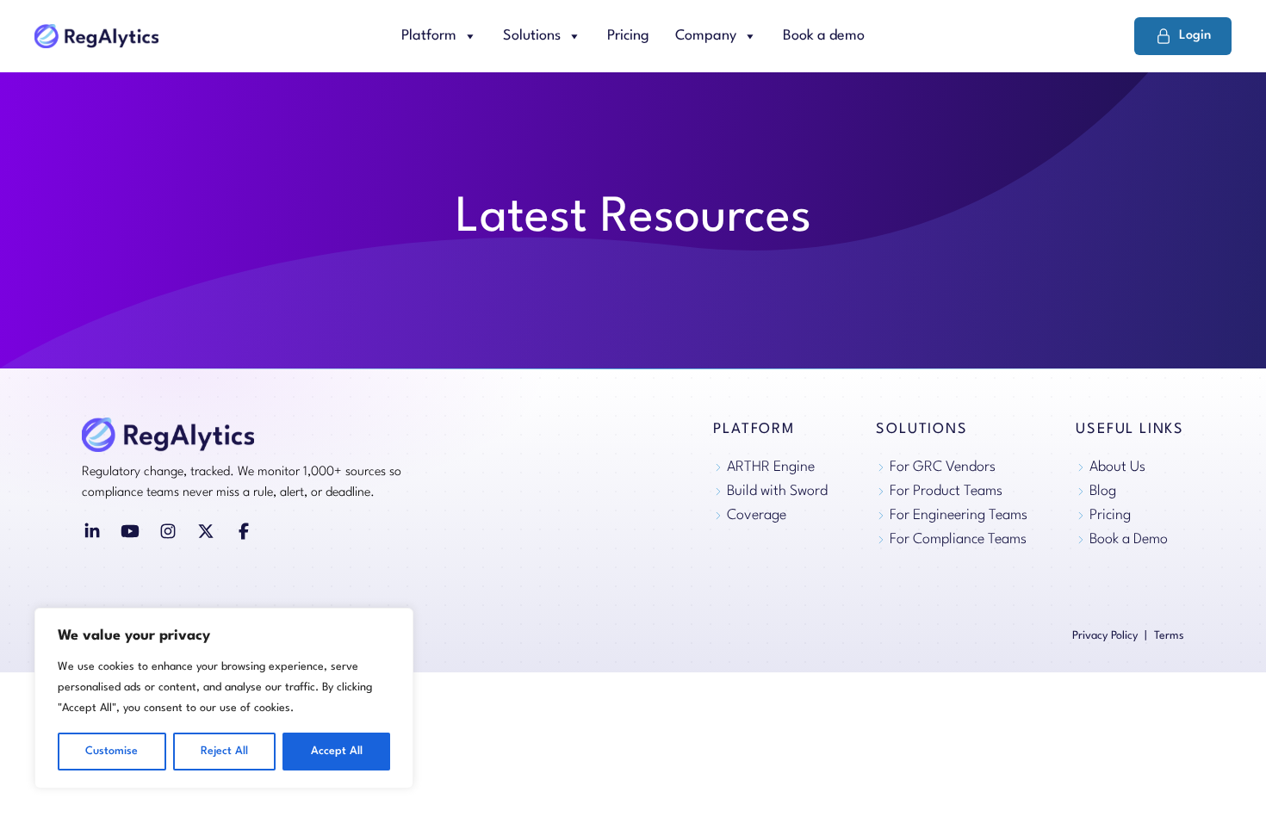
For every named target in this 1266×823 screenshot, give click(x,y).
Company (705, 35)
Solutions (532, 35)
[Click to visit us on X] (205, 531)
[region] (223, 698)
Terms (1169, 635)
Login (1195, 35)
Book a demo (824, 35)
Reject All (224, 751)
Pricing (628, 35)
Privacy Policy (1105, 635)
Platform (428, 35)
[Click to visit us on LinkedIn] (92, 531)
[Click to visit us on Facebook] (243, 531)
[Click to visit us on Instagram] (168, 531)
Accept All (337, 751)
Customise (111, 751)
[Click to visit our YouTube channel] (130, 531)
